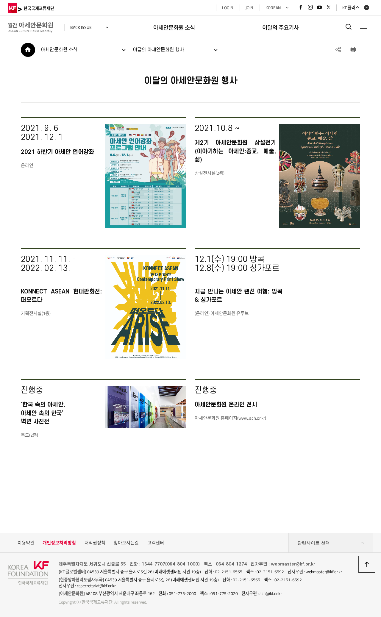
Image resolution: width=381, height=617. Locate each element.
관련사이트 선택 (313, 542)
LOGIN (227, 7)
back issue (81, 27)
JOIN (249, 7)
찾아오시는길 (126, 542)
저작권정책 (95, 542)
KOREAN (273, 7)
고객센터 (155, 542)
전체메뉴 (364, 26)
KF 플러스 (350, 7)
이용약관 (26, 542)
